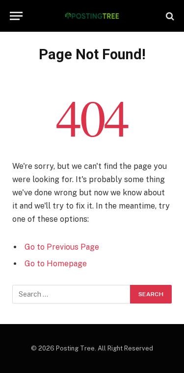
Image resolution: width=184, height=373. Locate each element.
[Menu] (16, 16)
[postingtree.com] (92, 16)
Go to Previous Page (62, 247)
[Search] (169, 16)
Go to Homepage (56, 263)
